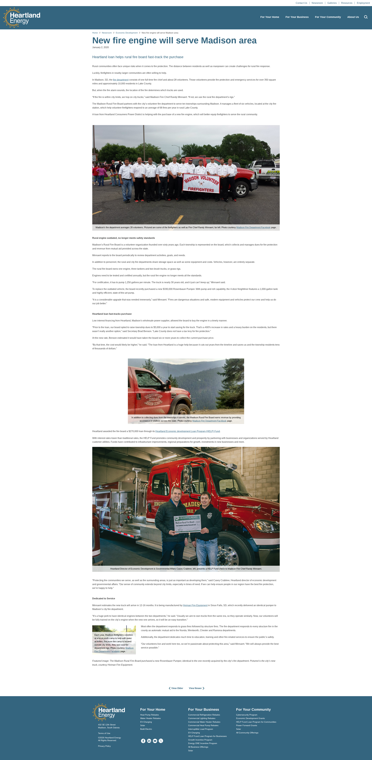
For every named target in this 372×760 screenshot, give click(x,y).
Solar (142, 725)
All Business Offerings (198, 747)
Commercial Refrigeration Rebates (204, 715)
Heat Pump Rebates (149, 715)
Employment (363, 3)
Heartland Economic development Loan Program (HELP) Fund (187, 431)
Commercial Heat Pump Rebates (203, 725)
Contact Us (301, 3)
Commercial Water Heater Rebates (204, 722)
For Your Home (269, 17)
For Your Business (297, 17)
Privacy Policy (104, 746)
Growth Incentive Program (200, 740)
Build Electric (146, 729)
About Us (353, 17)
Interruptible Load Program (200, 729)
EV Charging (146, 722)
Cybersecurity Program (246, 715)
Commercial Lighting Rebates (201, 718)
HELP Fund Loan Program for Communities (256, 722)
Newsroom (317, 3)
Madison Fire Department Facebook (253, 227)
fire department (120, 80)
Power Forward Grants (246, 725)
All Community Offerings (247, 732)
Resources (346, 3)
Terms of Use (104, 733)
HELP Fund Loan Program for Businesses (207, 736)
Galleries (332, 3)
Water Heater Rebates (150, 718)
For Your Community (328, 17)
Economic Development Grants (250, 718)
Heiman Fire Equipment (195, 605)
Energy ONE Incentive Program (202, 743)
